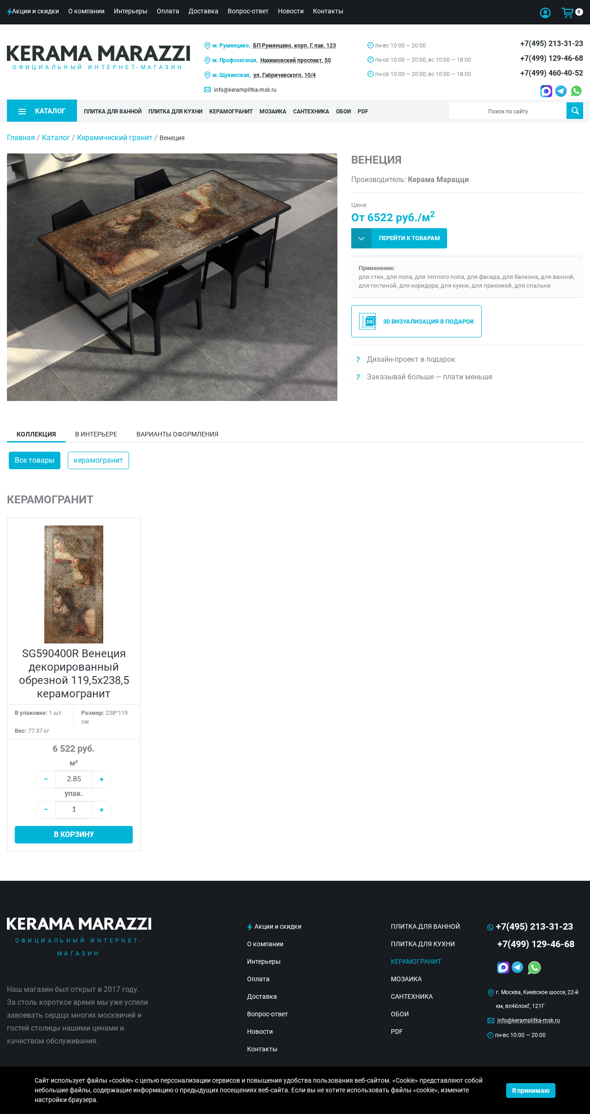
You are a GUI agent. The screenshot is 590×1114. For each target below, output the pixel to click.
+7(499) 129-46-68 (551, 58)
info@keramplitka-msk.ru (245, 90)
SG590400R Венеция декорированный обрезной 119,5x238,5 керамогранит (74, 673)
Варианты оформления (177, 434)
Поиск (574, 110)
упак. (74, 793)
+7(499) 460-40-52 (551, 73)
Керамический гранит (115, 137)
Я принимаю (530, 1090)
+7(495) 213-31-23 (551, 43)
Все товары (34, 460)
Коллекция (36, 434)
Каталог (56, 137)
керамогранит (98, 460)
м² (74, 763)
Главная (21, 137)
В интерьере (96, 434)
